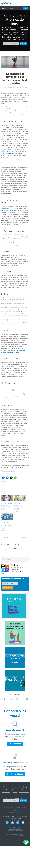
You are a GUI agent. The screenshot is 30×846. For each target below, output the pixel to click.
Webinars (22, 789)
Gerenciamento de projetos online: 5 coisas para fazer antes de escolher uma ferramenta (6, 524)
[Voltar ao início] (6, 3)
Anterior (5, 537)
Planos (20, 787)
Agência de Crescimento (15, 841)
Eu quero (23, 44)
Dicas (26, 87)
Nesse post (12, 210)
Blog (6, 320)
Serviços (11, 8)
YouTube (5, 151)
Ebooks (8, 789)
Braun (9, 87)
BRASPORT (6, 208)
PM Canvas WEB (6, 792)
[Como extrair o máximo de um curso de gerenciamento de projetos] (20, 498)
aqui (9, 193)
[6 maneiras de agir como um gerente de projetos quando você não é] (7, 498)
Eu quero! (7, 587)
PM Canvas (3, 8)
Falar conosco (15, 744)
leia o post (18, 459)
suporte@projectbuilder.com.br (15, 812)
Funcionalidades (12, 787)
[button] (28, 3)
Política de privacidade (15, 829)
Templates (15, 789)
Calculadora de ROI (24, 792)
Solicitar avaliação (15, 774)
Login (25, 8)
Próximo (24, 537)
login (15, 548)
